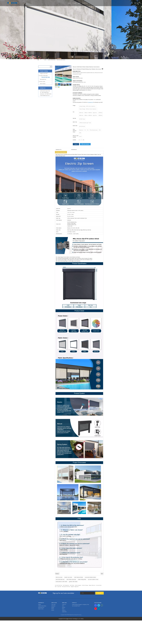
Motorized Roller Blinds (45, 77)
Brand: (72, 149)
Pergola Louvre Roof (43, 73)
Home (69, 3)
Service (52, 610)
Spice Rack (59, 586)
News (79, 3)
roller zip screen (59, 577)
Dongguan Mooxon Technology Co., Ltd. (72, 618)
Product (74, 3)
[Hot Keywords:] (51, 67)
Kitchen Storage (85, 585)
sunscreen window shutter (90, 577)
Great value (53, 604)
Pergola (39, 604)
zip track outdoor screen (93, 579)
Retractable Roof (43, 79)
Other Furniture (42, 83)
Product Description (61, 152)
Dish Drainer (72, 585)
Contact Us (84, 3)
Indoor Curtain (42, 81)
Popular (52, 607)
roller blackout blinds (78, 577)
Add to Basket (86, 144)
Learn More (71, 36)
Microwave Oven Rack (66, 586)
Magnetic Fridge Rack (74, 586)
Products (63, 607)
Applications (64, 611)
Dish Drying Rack (66, 585)
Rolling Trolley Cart (92, 585)
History (52, 608)
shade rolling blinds (82, 579)
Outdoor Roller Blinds (44, 75)
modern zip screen (68, 577)
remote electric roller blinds (61, 581)
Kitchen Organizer (78, 585)
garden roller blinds (73, 581)
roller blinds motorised (71, 579)
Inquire (75, 144)
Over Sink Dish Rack (58, 585)
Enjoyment (53, 605)
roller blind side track (60, 579)
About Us (64, 610)
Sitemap (82, 618)
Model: (57, 149)
